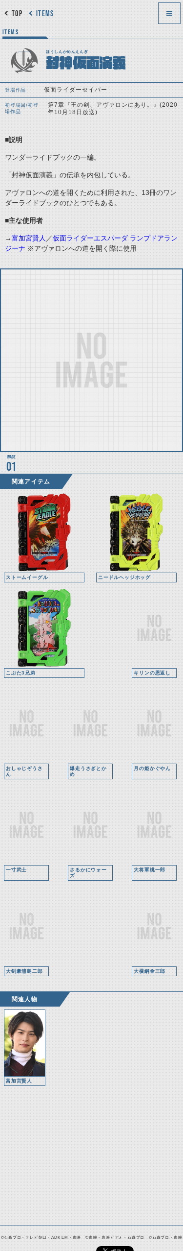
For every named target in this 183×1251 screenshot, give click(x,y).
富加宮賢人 (29, 238)
